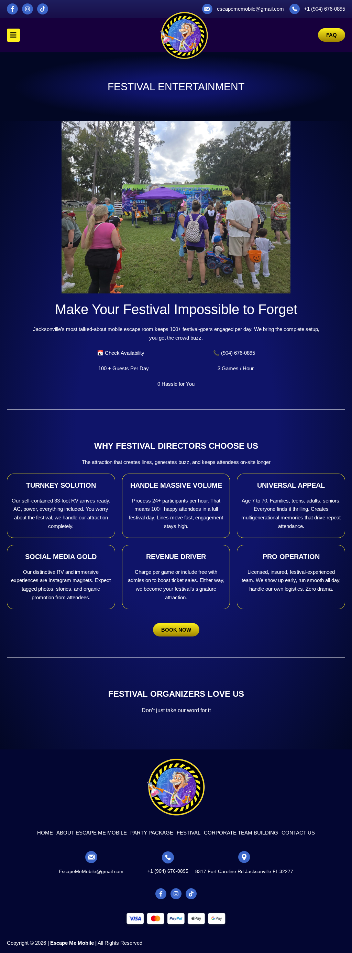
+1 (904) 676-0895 (167, 871)
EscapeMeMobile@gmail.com (91, 871)
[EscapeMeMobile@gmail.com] (91, 857)
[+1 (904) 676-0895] (168, 857)
